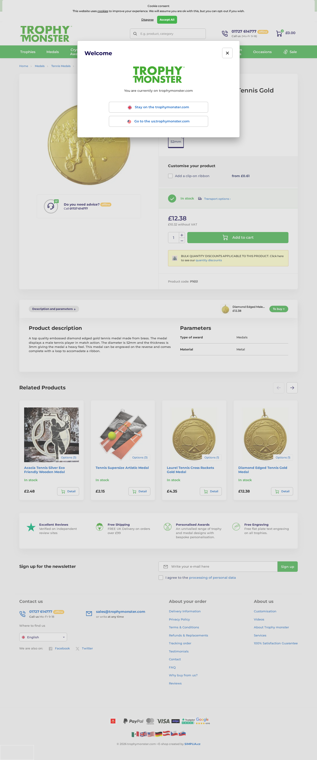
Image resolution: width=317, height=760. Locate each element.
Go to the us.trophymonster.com (161, 121)
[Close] (227, 53)
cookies (102, 11)
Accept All (167, 19)
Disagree (147, 19)
